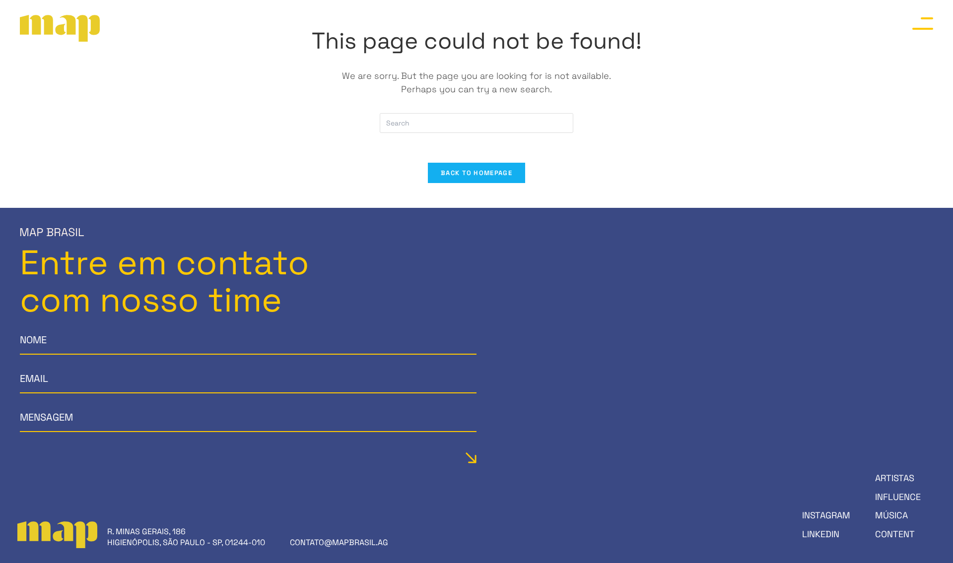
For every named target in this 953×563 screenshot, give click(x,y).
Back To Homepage (476, 173)
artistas (894, 478)
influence (898, 496)
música (891, 515)
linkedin (820, 534)
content (895, 534)
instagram (826, 515)
